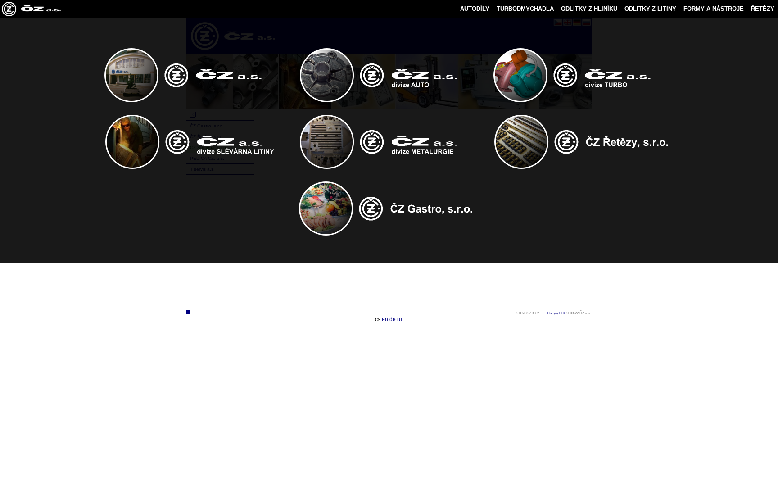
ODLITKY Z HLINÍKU (589, 8)
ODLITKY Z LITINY (650, 8)
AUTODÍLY (474, 8)
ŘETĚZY (762, 8)
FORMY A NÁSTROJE (713, 8)
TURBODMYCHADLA (525, 8)
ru (399, 319)
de (392, 319)
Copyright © (556, 313)
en (385, 319)
